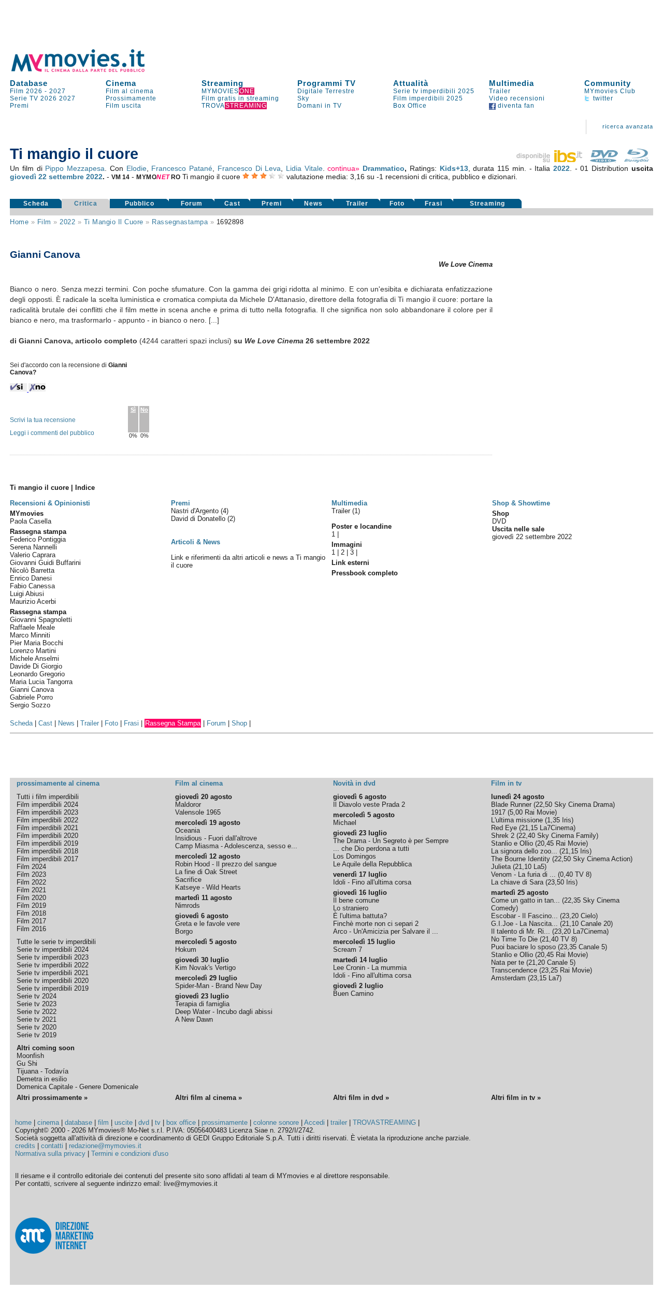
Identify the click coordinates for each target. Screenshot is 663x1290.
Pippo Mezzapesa (75, 168)
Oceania (187, 830)
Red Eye (504, 828)
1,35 (553, 820)
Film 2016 (31, 929)
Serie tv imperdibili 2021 (53, 973)
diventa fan (515, 105)
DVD (499, 521)
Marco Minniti (30, 635)
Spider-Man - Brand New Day (218, 986)
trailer (338, 1122)
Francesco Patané (181, 168)
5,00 (516, 812)
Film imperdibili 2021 (47, 828)
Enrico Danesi (31, 578)
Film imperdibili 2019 (47, 843)
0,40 (566, 874)
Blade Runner (511, 804)
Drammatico (384, 168)
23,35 (568, 947)
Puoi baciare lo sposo (523, 947)
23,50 (555, 882)
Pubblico (139, 203)
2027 (57, 91)
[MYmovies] (87, 70)
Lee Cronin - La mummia (370, 968)
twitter (602, 98)
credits (25, 1146)
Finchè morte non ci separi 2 (376, 923)
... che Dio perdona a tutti (371, 848)
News (313, 203)
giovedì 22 (28, 176)
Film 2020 (31, 898)
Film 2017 (31, 921)
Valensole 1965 (198, 812)
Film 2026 (26, 91)
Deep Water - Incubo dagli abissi (223, 1012)
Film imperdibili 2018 (47, 851)
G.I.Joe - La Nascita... (524, 923)
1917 (498, 812)
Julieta (501, 867)
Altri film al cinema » (208, 1097)
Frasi (433, 203)
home (23, 1122)
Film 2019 (31, 905)
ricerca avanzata (627, 126)
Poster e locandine (362, 526)
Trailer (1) (346, 511)
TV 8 (582, 874)
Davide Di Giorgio (36, 666)
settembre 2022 (76, 176)
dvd (143, 1122)
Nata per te (507, 962)
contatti (52, 1146)
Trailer (500, 91)
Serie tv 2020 (36, 1027)
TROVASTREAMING (384, 1122)
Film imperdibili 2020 (47, 835)
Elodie (136, 168)
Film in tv (506, 783)
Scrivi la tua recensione (43, 420)
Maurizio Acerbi (33, 601)
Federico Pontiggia (38, 539)
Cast (232, 203)
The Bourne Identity (520, 859)
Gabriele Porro (31, 697)
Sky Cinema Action (601, 859)
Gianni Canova (32, 689)
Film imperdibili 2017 (47, 859)
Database (29, 83)
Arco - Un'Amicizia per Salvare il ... (385, 931)
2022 (561, 168)
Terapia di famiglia (202, 1004)
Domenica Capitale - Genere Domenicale (77, 1087)
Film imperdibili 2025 (428, 98)
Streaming (222, 83)
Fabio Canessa (32, 586)
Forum (192, 203)
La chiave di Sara (517, 882)
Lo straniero (350, 908)
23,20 (570, 916)
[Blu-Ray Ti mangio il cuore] (636, 160)
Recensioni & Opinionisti (50, 503)
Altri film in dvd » (361, 1097)
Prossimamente (131, 98)
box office (181, 1122)
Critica (85, 203)
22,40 (526, 835)
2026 (48, 98)
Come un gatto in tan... (525, 900)
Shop (239, 723)
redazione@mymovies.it (105, 1146)
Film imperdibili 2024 (47, 804)
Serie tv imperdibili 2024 (53, 949)
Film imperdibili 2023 (47, 812)
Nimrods (187, 905)
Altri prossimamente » (52, 1097)
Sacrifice (188, 879)
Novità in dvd (354, 783)
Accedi (314, 1122)
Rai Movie (540, 812)
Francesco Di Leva (249, 168)
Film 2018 (31, 913)
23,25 (549, 970)
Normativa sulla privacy (50, 1153)
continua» (343, 168)
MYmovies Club (610, 91)
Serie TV (24, 98)
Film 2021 (31, 890)
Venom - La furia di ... (523, 874)
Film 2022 (31, 882)
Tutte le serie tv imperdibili (56, 942)
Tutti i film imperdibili (48, 797)
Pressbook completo (365, 573)
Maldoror (188, 804)
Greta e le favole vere (207, 923)
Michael (344, 823)
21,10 (523, 867)
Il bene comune (356, 900)
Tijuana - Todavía (42, 1071)
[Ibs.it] (550, 160)
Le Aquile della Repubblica (372, 864)
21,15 (529, 828)
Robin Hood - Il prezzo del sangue (226, 864)
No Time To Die (514, 939)
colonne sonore (276, 1122)
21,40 (550, 939)
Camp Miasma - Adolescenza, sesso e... (236, 846)
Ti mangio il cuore (113, 222)
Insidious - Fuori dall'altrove (216, 838)
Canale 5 (592, 947)
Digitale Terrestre (326, 91)
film (44, 222)
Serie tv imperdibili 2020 (53, 980)
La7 (554, 978)
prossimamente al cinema (58, 783)
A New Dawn (194, 1019)
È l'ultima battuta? (360, 916)
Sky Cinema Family (566, 835)
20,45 (545, 843)
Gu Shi (27, 1063)
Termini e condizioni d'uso (129, 1153)
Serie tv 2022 (36, 1012)
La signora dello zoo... (524, 851)
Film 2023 (31, 874)
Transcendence (514, 970)
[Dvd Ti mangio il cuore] (604, 160)
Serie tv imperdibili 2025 (433, 91)
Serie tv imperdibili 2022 (53, 965)
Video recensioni (517, 98)
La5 (539, 867)
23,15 (538, 978)
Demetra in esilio (42, 1079)
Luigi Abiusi (27, 594)
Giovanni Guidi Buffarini (45, 563)
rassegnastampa (180, 222)
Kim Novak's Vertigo (205, 968)
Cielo (588, 916)
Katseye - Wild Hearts (208, 887)
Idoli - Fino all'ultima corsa (372, 882)
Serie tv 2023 (36, 1004)
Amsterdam (508, 978)
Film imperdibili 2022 (47, 820)
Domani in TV (319, 105)
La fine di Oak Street (206, 872)
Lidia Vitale (304, 168)
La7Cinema (556, 828)
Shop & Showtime (521, 503)
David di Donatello (199, 519)
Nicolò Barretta (32, 570)
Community (607, 83)
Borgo (184, 931)
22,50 (544, 804)
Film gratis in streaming (240, 98)
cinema (48, 1122)
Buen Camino (353, 993)
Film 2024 (31, 867)
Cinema (121, 83)
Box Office (410, 105)
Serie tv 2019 (36, 1035)
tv (158, 1122)
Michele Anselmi (34, 658)
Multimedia (511, 83)
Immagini (347, 544)
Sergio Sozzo (30, 705)
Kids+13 (454, 168)
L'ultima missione (517, 820)
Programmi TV (326, 83)
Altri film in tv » (516, 1097)
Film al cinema (130, 91)
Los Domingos (354, 856)
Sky (303, 98)
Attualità (410, 83)
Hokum (185, 949)
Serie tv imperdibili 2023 (53, 957)
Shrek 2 (502, 835)
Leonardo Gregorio (37, 674)
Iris (566, 820)
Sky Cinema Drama (583, 804)
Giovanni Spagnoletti (41, 620)
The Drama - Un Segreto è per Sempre (391, 841)
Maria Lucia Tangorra (41, 682)
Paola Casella (30, 521)
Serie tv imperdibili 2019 (53, 988)
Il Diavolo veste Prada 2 (369, 804)
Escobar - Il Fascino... (524, 916)
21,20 (536, 962)
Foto (397, 203)
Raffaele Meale (32, 627)
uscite (123, 1122)
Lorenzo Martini (33, 651)
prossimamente (224, 1122)
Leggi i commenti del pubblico (52, 433)
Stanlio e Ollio (512, 843)
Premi (19, 105)
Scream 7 (347, 949)
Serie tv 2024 (36, 996)
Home (19, 222)
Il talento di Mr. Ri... (520, 931)
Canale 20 (596, 923)
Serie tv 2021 (36, 1019)
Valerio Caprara (32, 555)
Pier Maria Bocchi (36, 643)
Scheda (36, 203)
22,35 (572, 900)
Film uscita (123, 105)
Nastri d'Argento (196, 511)
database (78, 1122)
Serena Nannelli (33, 547)
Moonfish (30, 1056)
